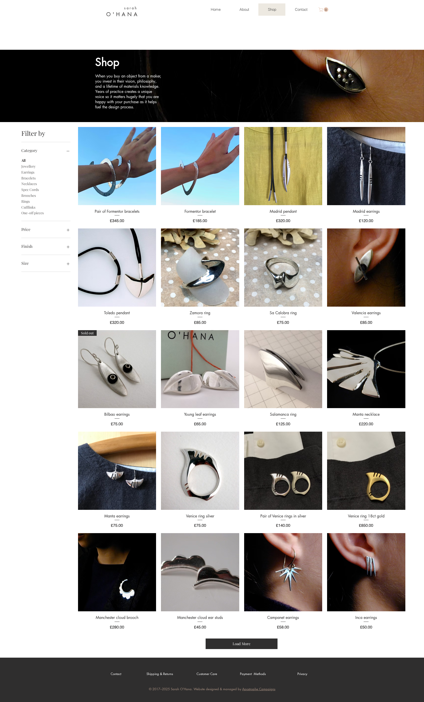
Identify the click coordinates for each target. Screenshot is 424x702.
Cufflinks (28, 207)
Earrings (27, 172)
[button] (323, 9)
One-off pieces (32, 213)
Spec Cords (30, 189)
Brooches (28, 195)
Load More (242, 643)
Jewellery (28, 166)
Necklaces (29, 183)
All (23, 160)
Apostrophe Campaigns (258, 689)
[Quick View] (117, 166)
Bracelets (28, 178)
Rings (25, 201)
